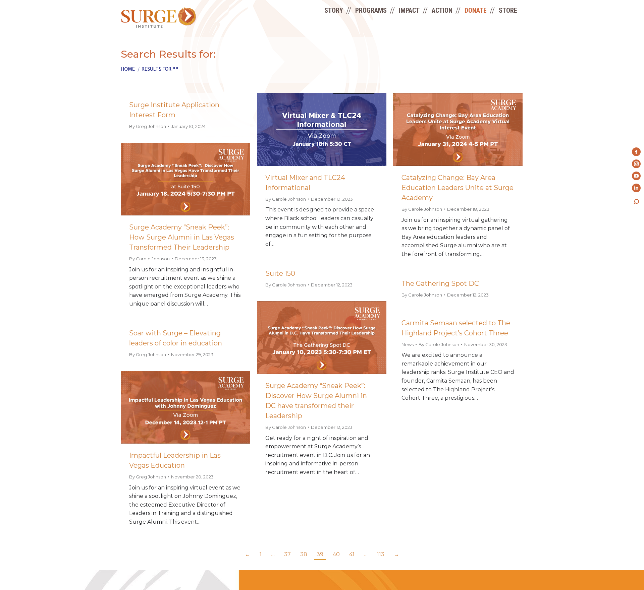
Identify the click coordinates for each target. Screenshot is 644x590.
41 (352, 554)
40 (336, 554)
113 (380, 554)
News (407, 344)
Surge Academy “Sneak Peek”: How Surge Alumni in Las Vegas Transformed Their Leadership (181, 237)
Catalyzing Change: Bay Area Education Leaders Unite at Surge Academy (457, 188)
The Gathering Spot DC (440, 283)
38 (303, 554)
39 (320, 554)
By (147, 126)
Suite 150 (280, 273)
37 (287, 554)
